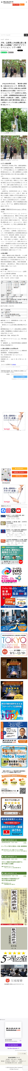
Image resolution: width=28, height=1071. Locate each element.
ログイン (22, 4)
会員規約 (20, 1062)
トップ (2, 39)
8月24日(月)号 (6, 483)
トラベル (7, 39)
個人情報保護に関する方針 (11, 1062)
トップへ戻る (23, 1053)
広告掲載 (20, 1059)
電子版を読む (20, 476)
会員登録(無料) (19, 468)
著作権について (14, 1061)
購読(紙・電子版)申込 (16, 4)
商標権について (22, 1061)
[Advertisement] (14, 15)
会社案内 (8, 1059)
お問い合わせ (14, 1059)
